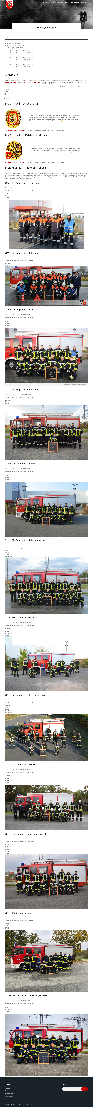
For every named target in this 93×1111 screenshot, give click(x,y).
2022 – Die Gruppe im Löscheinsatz (21, 62)
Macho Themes (14, 1104)
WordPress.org (9, 1096)
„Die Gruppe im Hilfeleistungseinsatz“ (29, 82)
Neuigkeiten (53, 2)
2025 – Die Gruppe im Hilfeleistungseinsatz (23, 68)
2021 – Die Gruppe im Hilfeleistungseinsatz (23, 61)
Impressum (84, 2)
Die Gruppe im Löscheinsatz (14, 43)
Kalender (60, 2)
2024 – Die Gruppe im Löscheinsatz (21, 66)
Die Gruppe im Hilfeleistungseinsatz (16, 45)
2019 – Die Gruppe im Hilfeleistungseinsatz (23, 57)
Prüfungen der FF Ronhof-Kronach (15, 47)
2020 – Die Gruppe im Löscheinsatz (21, 59)
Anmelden (7, 1088)
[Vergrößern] (82, 202)
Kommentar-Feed (9, 1093)
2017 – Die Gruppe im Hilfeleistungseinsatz (23, 54)
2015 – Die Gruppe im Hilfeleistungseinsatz (23, 50)
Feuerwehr (45, 2)
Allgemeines (10, 42)
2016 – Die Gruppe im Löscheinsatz (21, 52)
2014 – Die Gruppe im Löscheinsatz (21, 49)
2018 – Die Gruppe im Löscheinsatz (21, 56)
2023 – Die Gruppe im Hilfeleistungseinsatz (23, 64)
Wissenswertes (75, 2)
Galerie (67, 2)
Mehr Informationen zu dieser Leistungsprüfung (17, 130)
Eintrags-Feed (8, 1091)
